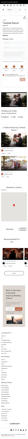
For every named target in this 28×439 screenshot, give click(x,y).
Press (2, 346)
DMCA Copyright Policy (6, 351)
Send (22, 79)
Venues (2, 364)
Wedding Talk (4, 415)
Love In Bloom (4, 418)
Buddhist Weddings (5, 403)
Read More (5, 35)
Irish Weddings (4, 398)
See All (14, 273)
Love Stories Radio (5, 411)
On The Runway (4, 420)
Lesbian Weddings (5, 387)
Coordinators (4, 372)
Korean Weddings (5, 392)
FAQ (2, 338)
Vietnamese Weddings (6, 396)
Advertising (3, 344)
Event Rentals (4, 375)
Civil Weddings (4, 400)
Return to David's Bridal (9, 2)
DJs (2, 370)
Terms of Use (4, 353)
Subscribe (18, 309)
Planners (3, 379)
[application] (14, 99)
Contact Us (3, 336)
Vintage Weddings (5, 390)
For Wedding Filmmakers (6, 342)
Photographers (4, 368)
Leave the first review (23, 229)
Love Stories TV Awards (6, 409)
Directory (3, 359)
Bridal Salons (4, 377)
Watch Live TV (4, 413)
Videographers (4, 361)
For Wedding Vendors (5, 340)
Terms (20, 311)
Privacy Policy (11, 313)
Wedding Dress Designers (6, 366)
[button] (14, 99)
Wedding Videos (4, 385)
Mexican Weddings (5, 394)
